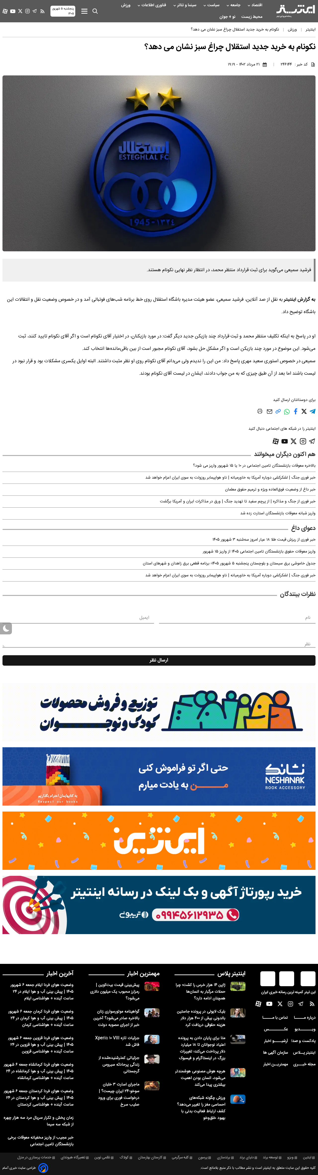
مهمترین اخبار (143, 974)
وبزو (290, 1158)
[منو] (84, 11)
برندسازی (223, 1158)
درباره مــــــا (305, 1017)
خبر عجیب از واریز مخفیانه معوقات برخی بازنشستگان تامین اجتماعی (41, 1141)
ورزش (126, 5)
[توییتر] (20, 11)
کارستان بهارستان (150, 1158)
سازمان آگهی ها (275, 1052)
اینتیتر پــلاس (304, 1052)
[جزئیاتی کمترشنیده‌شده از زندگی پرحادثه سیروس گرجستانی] (151, 1059)
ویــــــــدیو (305, 1029)
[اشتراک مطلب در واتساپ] (286, 414)
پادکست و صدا (303, 1041)
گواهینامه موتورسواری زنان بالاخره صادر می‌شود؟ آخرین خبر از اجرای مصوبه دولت (116, 1018)
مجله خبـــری (304, 1064)
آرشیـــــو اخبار (276, 1041)
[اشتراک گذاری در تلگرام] (313, 413)
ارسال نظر (159, 660)
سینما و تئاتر (187, 5)
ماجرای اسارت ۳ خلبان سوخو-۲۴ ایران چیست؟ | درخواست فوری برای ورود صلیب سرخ (118, 1094)
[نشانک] (159, 776)
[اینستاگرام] (27, 11)
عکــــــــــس (276, 1029)
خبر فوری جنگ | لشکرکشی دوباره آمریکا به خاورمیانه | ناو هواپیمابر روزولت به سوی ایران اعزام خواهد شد (230, 477)
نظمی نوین (102, 1158)
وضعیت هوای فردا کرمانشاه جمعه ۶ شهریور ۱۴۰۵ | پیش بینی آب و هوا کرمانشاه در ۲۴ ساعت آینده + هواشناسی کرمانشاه (39, 1071)
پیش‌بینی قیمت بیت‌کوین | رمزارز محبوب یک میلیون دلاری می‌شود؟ (114, 992)
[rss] (42, 11)
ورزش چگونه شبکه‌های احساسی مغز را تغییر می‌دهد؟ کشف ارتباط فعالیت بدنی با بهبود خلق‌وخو (201, 1108)
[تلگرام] (34, 11)
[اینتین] (159, 841)
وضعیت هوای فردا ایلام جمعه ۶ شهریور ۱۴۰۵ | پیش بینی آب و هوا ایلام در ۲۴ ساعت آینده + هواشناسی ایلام (42, 992)
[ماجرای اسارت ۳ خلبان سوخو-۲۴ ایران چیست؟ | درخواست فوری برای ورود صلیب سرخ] (151, 1085)
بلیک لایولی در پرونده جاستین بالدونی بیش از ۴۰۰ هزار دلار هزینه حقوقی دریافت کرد (201, 1018)
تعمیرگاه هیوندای (73, 1158)
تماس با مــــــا (275, 1017)
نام (308, 618)
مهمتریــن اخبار (275, 1064)
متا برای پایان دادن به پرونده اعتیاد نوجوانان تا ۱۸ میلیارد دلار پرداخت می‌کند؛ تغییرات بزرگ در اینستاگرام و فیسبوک (201, 1048)
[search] (95, 11)
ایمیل (144, 618)
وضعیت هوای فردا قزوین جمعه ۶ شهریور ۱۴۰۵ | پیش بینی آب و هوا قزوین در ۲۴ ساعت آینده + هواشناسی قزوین (41, 1045)
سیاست (213, 5)
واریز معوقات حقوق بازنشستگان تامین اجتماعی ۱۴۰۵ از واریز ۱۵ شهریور (259, 551)
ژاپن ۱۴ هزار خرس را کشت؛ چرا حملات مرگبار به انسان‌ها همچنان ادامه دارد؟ (200, 992)
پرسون (202, 1158)
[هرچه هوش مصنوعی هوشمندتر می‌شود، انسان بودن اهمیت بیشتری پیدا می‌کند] (237, 1072)
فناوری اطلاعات (154, 5)
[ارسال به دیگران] (269, 414)
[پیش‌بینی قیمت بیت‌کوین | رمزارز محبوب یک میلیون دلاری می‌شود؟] (151, 986)
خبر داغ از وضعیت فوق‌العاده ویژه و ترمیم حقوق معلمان (270, 489)
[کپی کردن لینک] (278, 413)
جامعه (235, 5)
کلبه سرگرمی (180, 1158)
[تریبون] (159, 905)
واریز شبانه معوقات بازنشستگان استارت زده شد (278, 513)
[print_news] (260, 412)
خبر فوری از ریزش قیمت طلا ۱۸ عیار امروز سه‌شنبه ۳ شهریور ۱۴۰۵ (264, 539)
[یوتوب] (12, 11)
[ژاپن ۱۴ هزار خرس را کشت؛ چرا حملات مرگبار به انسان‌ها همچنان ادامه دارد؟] (237, 986)
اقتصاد (257, 5)
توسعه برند (270, 1158)
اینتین (307, 1158)
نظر (308, 644)
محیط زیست (252, 17)
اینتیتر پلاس (231, 974)
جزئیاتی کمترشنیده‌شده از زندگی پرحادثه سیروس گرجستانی (119, 1065)
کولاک (124, 1158)
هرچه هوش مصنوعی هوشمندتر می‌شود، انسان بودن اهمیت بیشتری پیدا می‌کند (200, 1078)
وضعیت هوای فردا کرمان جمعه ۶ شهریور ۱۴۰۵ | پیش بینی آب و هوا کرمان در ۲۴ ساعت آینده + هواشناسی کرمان (41, 1018)
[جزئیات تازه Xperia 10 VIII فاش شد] (151, 1039)
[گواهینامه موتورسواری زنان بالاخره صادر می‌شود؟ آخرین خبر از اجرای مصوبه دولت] (151, 1012)
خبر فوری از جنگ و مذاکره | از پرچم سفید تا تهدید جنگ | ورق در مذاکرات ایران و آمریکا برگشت (238, 501)
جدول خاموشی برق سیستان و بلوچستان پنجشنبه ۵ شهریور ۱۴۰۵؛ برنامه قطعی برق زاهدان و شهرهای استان (229, 563)
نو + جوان (227, 17)
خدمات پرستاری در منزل (34, 1158)
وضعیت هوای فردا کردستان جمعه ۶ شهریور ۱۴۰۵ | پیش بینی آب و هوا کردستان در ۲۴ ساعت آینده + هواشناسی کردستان (39, 1098)
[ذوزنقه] (159, 712)
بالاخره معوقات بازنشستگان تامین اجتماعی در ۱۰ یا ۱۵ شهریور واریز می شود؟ (254, 465)
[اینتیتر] (296, 11)
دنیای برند (246, 1158)
